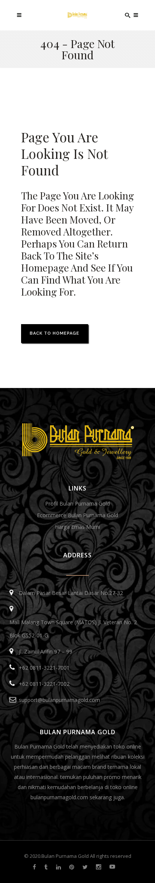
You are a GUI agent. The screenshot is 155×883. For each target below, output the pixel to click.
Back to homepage (54, 333)
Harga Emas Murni (77, 526)
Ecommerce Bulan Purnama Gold (77, 515)
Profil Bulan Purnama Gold (77, 503)
